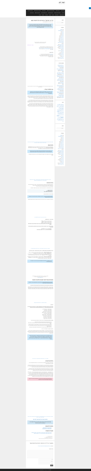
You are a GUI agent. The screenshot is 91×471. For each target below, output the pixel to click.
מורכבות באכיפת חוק (50, 12)
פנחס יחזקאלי (62, 159)
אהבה (63, 31)
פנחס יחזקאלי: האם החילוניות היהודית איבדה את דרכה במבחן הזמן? (60, 79)
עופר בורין (59, 113)
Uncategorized (60, 30)
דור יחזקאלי (62, 142)
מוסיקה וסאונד (62, 41)
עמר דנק (60, 114)
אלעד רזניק (62, 106)
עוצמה (63, 114)
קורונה (63, 56)
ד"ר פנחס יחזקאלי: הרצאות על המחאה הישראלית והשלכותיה (60, 70)
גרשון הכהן (63, 12)
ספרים (63, 157)
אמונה (51, 436)
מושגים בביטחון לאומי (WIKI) (37, 10)
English (61, 29)
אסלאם (57, 106)
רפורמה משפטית (60, 119)
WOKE (63, 104)
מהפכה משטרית (59, 110)
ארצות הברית (62, 107)
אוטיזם (63, 32)
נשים (63, 49)
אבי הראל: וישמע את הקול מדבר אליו (48, 437)
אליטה (60, 105)
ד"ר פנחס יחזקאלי (58, 10)
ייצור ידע (62, 2)
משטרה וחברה (62, 48)
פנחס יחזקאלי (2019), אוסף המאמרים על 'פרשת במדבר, (43, 432)
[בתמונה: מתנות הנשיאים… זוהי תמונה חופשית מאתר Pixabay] (40, 302)
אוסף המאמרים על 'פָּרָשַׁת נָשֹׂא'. (47, 427)
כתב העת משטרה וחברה (44, 12)
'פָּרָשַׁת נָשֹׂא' (51, 54)
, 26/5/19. (32, 432)
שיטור (57, 119)
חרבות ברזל (62, 109)
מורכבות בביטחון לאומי (30, 10)
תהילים (60, 120)
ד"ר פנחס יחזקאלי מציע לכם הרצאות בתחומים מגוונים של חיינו (61, 66)
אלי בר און (62, 105)
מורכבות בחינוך (32, 12)
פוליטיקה (59, 114)
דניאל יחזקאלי (62, 38)
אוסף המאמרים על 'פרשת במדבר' (46, 428)
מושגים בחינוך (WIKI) (37, 12)
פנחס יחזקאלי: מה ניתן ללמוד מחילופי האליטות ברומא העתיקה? (45, 438)
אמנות (63, 140)
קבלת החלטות (62, 118)
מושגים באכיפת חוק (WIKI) (57, 12)
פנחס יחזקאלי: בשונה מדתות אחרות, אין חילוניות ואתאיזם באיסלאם (60, 89)
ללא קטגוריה (62, 39)
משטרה (58, 111)
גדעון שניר (60, 107)
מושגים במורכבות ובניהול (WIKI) (50, 10)
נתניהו (61, 113)
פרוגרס (59, 117)
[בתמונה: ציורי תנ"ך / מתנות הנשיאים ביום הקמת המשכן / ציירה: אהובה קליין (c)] (40, 358)
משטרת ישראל (62, 112)
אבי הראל (60, 104)
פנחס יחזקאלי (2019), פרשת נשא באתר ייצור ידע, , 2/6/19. (42, 433)
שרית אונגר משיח (61, 58)
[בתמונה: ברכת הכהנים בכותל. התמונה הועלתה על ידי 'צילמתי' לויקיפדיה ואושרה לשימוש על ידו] (40, 248)
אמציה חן (59, 106)
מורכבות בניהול (44, 10)
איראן (58, 104)
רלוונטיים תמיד (49, 436)
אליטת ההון (58, 105)
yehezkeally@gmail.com (40, 277)
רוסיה (58, 118)
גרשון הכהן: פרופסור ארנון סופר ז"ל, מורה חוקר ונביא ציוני (60, 73)
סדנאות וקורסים (62, 50)
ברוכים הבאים (62, 10)
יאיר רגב (58, 109)
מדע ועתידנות (62, 40)
